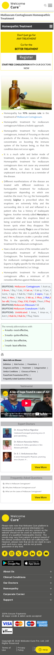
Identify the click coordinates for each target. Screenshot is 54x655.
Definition (7, 364)
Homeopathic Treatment (17, 26)
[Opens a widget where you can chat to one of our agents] (43, 650)
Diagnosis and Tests (11, 368)
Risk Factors (19, 364)
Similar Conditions (10, 371)
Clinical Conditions (14, 577)
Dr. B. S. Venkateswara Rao (25, 453)
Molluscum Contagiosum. (29, 117)
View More (41, 467)
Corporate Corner (14, 594)
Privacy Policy (21, 649)
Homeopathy (10, 588)
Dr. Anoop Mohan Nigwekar (26, 430)
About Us (8, 571)
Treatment (26, 368)
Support (8, 600)
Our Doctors (10, 583)
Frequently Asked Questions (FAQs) (17, 379)
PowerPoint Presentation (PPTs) (15, 375)
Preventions (32, 364)
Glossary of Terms (28, 371)
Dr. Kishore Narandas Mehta (26, 442)
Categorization (40, 368)
